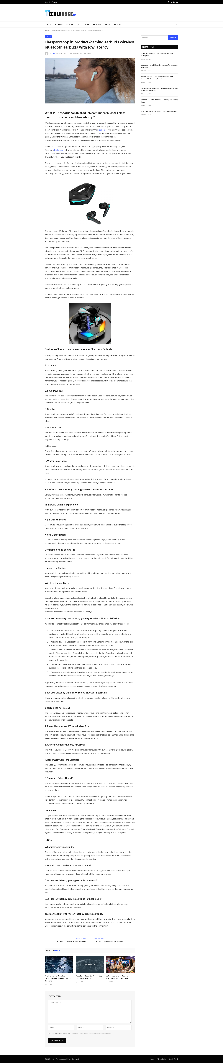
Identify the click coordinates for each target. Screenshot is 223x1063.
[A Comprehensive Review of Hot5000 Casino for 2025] (120, 964)
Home (49, 24)
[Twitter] (36, 120)
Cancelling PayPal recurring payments (71, 941)
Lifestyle (97, 24)
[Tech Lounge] (60, 13)
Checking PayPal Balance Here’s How (108, 941)
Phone (107, 24)
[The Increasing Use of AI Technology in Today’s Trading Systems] (59, 964)
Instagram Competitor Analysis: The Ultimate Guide (159, 111)
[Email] (36, 138)
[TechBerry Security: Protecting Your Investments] (90, 964)
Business (59, 24)
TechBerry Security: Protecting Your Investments (89, 977)
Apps (87, 24)
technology (59, 150)
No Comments (74, 53)
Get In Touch (173, 1059)
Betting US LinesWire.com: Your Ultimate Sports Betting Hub (157, 54)
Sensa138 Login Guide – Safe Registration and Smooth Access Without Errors (159, 89)
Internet (70, 24)
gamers (102, 130)
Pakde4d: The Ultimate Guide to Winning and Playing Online (159, 101)
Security (117, 24)
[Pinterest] (36, 132)
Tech (79, 24)
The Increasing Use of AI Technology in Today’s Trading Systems (58, 978)
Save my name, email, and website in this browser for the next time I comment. (81, 1034)
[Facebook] (36, 115)
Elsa (53, 53)
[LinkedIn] (36, 126)
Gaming (48, 36)
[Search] (177, 24)
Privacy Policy (162, 1059)
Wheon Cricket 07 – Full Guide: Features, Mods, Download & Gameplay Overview (157, 78)
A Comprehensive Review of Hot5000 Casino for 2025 (118, 977)
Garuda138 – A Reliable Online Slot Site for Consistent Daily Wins (159, 66)
